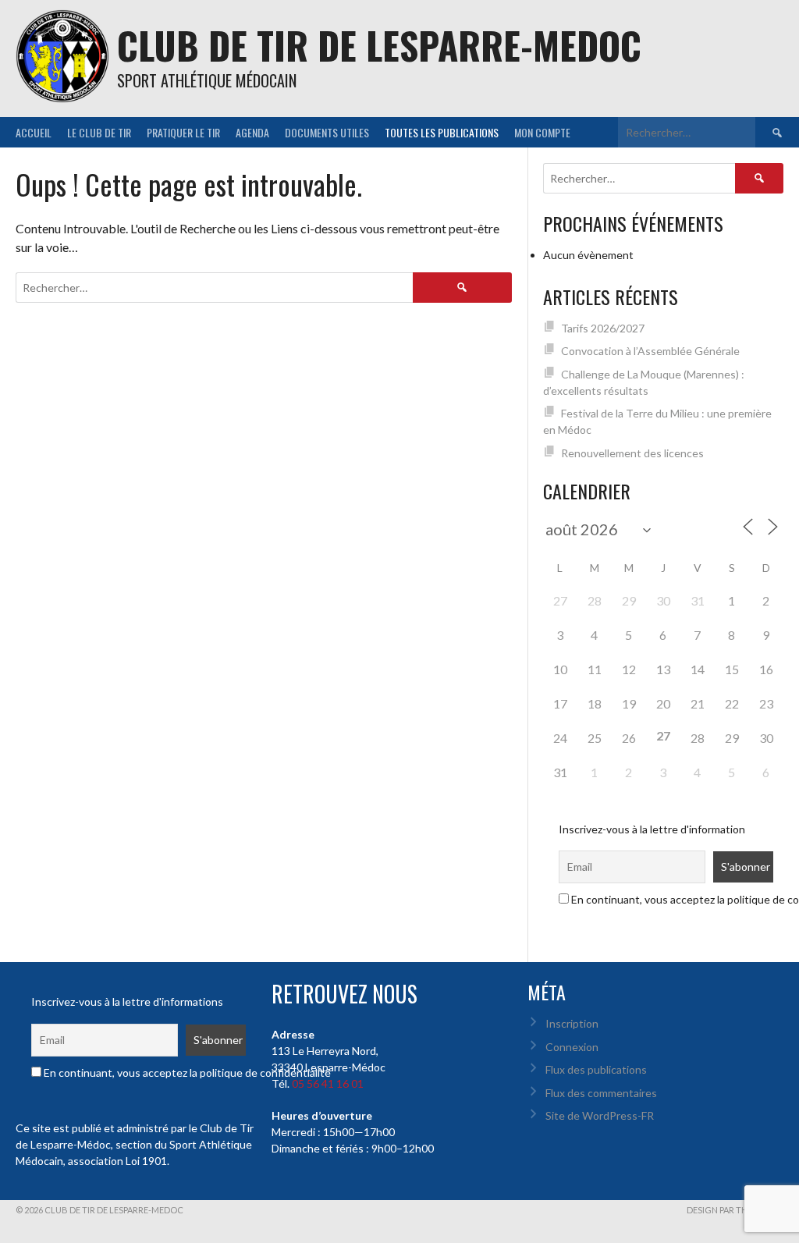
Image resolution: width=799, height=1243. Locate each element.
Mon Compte (542, 132)
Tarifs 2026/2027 (603, 328)
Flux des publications (596, 1069)
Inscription (571, 1023)
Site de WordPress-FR (599, 1115)
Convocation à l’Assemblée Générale (650, 350)
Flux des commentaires (601, 1092)
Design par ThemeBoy (735, 1210)
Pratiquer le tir (183, 132)
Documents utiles (327, 132)
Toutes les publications (442, 132)
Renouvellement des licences (632, 453)
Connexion (571, 1046)
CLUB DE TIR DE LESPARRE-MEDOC (379, 45)
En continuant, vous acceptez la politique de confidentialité (186, 1072)
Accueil (33, 132)
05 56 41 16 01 (328, 1083)
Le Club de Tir (99, 132)
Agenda (252, 132)
